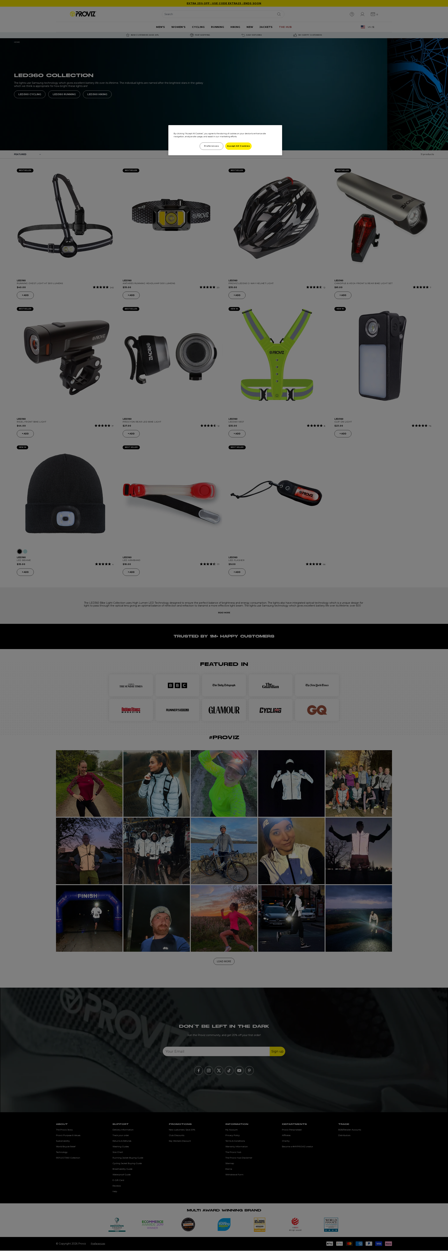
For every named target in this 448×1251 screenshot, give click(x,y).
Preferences (211, 146)
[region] (225, 140)
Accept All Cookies (238, 146)
